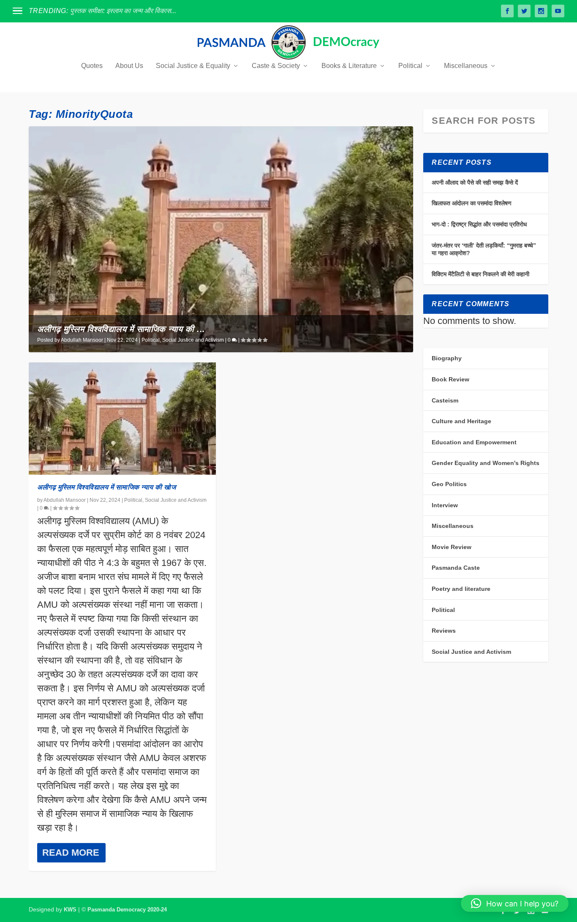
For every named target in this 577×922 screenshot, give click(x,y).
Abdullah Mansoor (82, 340)
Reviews (444, 630)
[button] (515, 903)
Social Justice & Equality (193, 66)
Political (410, 66)
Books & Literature (349, 66)
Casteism (445, 400)
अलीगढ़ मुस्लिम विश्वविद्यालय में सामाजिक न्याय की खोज (106, 487)
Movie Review (451, 547)
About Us (129, 66)
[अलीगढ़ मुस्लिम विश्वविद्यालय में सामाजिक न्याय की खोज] (122, 418)
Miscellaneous (465, 66)
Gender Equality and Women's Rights (485, 463)
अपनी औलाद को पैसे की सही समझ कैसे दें (475, 182)
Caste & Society (276, 66)
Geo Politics (449, 484)
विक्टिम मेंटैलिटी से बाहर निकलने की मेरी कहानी (480, 274)
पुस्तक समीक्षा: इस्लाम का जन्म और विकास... (123, 10)
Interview (445, 505)
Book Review (450, 379)
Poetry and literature (461, 588)
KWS (70, 909)
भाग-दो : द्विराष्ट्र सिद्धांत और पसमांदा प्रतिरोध (479, 224)
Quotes (92, 66)
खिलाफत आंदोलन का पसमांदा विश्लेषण (472, 203)
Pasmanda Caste (456, 567)
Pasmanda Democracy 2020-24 (127, 909)
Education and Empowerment (474, 442)
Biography (447, 358)
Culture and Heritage (461, 421)
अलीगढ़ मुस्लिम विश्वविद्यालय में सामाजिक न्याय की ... (121, 329)
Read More (70, 852)
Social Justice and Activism (193, 340)
